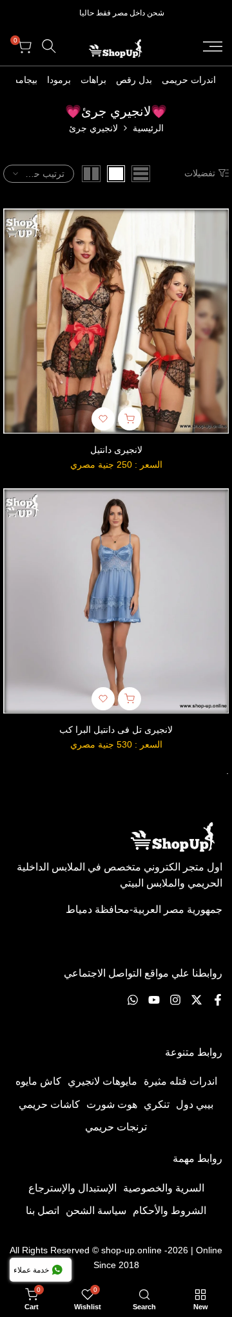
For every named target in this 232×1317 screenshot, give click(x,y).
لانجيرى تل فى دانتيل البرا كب (116, 729)
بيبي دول (194, 1104)
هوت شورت (111, 1104)
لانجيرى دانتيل (116, 450)
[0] (140, 173)
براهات (93, 80)
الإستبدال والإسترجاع (72, 1188)
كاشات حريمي (49, 1104)
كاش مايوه (38, 1081)
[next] (9, 80)
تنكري (156, 1104)
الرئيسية (148, 128)
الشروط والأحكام (169, 1210)
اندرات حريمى (189, 80)
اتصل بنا (42, 1210)
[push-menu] (212, 46)
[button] (103, 418)
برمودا (59, 80)
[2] (91, 173)
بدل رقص (134, 80)
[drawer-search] (49, 46)
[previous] (223, 80)
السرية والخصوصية (163, 1188)
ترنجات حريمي (116, 1126)
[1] (116, 173)
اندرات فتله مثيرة (180, 1081)
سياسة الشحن (96, 1210)
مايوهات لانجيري (102, 1081)
